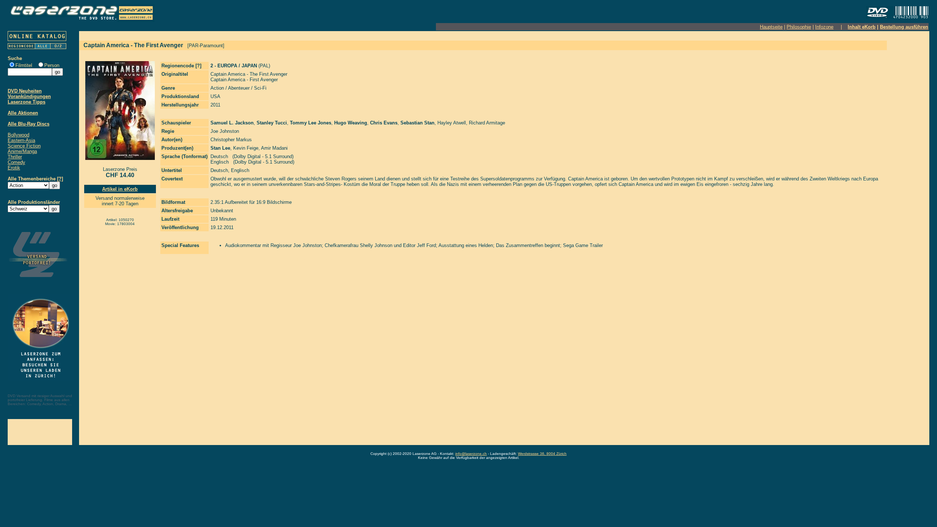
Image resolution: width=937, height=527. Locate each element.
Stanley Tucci (272, 123)
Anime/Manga (22, 151)
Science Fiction (24, 146)
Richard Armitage (487, 123)
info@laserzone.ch (471, 454)
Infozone (824, 27)
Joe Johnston (224, 131)
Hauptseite (771, 27)
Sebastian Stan (417, 123)
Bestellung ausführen (904, 27)
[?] (60, 179)
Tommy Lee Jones (310, 123)
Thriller (15, 157)
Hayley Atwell (451, 123)
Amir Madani (274, 148)
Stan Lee (220, 148)
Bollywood (18, 135)
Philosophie (799, 27)
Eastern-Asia (21, 140)
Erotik (14, 168)
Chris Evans (383, 123)
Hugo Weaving (350, 123)
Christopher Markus (231, 139)
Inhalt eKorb (862, 27)
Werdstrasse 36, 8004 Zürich (542, 454)
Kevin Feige (245, 148)
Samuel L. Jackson (232, 123)
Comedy (16, 162)
